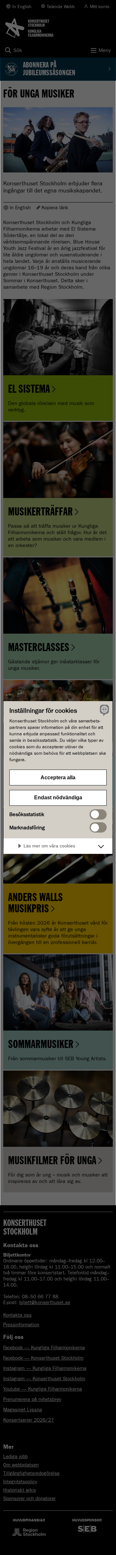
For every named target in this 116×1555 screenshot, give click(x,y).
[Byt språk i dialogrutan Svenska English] (103, 710)
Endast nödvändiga (58, 797)
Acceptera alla (58, 777)
